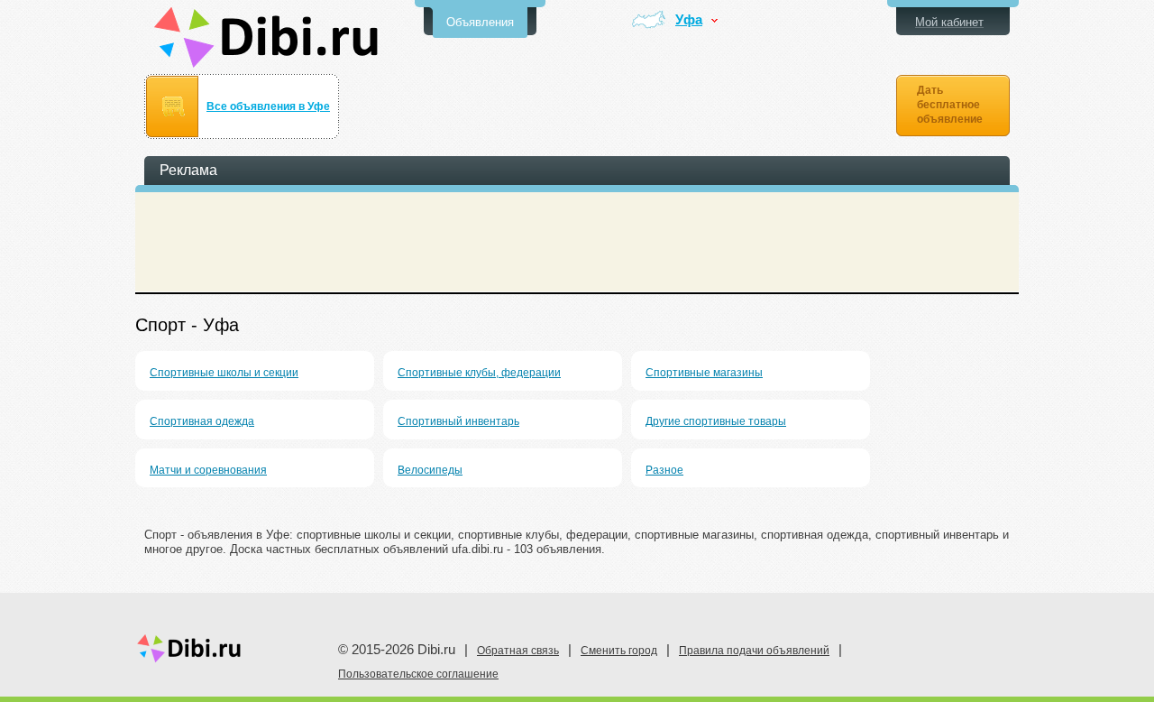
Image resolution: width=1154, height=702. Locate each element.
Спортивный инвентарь (458, 421)
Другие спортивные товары (716, 421)
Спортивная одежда (202, 421)
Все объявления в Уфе (268, 106)
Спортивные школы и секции (224, 372)
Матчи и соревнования (208, 470)
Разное (664, 470)
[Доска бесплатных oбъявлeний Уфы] (266, 37)
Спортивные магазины (704, 372)
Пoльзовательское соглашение (418, 674)
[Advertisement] (577, 241)
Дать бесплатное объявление (950, 104)
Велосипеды (430, 470)
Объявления (480, 22)
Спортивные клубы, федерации (479, 372)
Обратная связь (518, 650)
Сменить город (619, 650)
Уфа (688, 20)
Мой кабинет (949, 22)
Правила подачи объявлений (754, 650)
